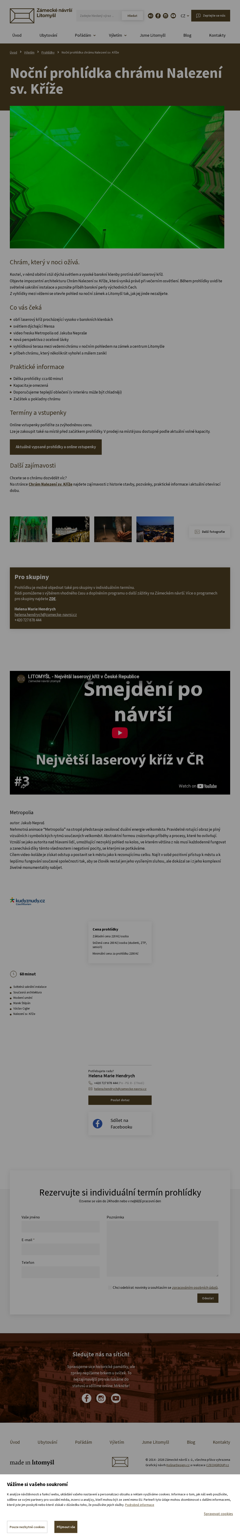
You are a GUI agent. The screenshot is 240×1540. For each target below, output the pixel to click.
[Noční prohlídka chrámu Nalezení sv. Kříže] (117, 177)
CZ (183, 15)
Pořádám (83, 1442)
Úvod (17, 35)
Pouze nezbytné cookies (27, 1527)
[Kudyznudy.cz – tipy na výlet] (27, 901)
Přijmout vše (66, 1527)
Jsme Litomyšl (152, 35)
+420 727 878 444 (119, 1083)
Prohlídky (48, 52)
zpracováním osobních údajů (195, 1287)
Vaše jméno (31, 1217)
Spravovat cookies (218, 1513)
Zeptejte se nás (214, 15)
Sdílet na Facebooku (121, 1123)
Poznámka (115, 1217)
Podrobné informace (139, 1505)
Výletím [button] (115, 35)
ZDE (52, 598)
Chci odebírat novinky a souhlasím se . (165, 1287)
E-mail (28, 1239)
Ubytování (48, 35)
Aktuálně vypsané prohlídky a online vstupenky (56, 446)
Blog (187, 35)
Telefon (28, 1262)
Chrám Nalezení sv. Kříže (50, 484)
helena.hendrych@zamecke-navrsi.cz (46, 614)
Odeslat (208, 1298)
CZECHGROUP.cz (217, 1465)
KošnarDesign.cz (178, 1465)
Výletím (29, 52)
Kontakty (217, 35)
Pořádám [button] (83, 35)
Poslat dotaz (120, 1100)
